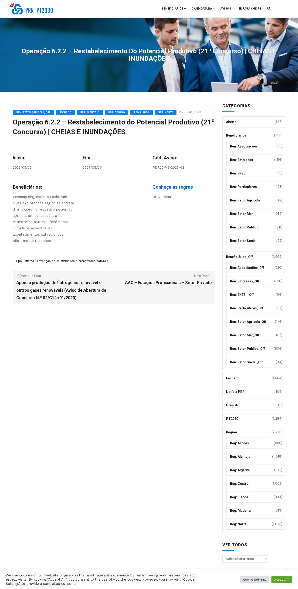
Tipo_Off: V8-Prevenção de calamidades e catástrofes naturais (61, 261)
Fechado (65, 112)
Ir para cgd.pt (250, 8)
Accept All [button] (281, 579)
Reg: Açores (239, 443)
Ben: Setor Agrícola (245, 200)
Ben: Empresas (241, 160)
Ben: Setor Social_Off (246, 362)
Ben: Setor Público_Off (247, 349)
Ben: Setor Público (244, 227)
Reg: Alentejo (89, 112)
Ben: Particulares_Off (246, 308)
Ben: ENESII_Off (242, 295)
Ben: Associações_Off (247, 268)
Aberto (231, 122)
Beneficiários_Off (239, 257)
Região (231, 432)
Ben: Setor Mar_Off (244, 335)
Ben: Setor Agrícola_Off (33, 112)
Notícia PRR (235, 392)
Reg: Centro (116, 112)
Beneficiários (172, 8)
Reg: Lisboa (141, 112)
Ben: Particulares (243, 187)
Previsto (232, 405)
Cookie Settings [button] (254, 579)
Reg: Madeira (240, 510)
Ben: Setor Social (243, 241)
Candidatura (202, 8)
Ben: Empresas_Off (244, 281)
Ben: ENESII (238, 173)
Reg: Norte (165, 112)
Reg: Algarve (240, 470)
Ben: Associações (244, 146)
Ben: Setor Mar (241, 214)
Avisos (225, 8)
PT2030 (232, 419)
